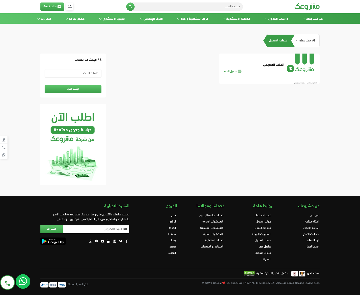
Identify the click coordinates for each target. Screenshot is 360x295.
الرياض (172, 221)
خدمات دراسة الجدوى (211, 215)
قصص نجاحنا (77, 19)
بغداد (173, 240)
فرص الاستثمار (263, 215)
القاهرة (172, 253)
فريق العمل (312, 246)
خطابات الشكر (311, 234)
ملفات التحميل (278, 40)
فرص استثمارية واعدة (194, 19)
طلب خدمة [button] (50, 6)
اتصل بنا (46, 19)
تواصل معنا (265, 246)
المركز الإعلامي (153, 19)
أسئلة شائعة (312, 221)
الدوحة (172, 228)
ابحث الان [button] (73, 89)
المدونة (267, 259)
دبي (173, 215)
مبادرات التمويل (262, 228)
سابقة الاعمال (311, 228)
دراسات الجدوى (278, 19)
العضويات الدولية (261, 234)
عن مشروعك (314, 19)
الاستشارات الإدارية (212, 221)
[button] (130, 6)
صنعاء (173, 246)
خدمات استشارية (214, 240)
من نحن (314, 215)
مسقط (172, 234)
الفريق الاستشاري (114, 19)
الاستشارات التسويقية (211, 228)
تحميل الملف (230, 71)
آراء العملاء (313, 240)
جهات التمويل (263, 221)
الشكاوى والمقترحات (212, 246)
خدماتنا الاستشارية (238, 19)
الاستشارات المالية (213, 234)
